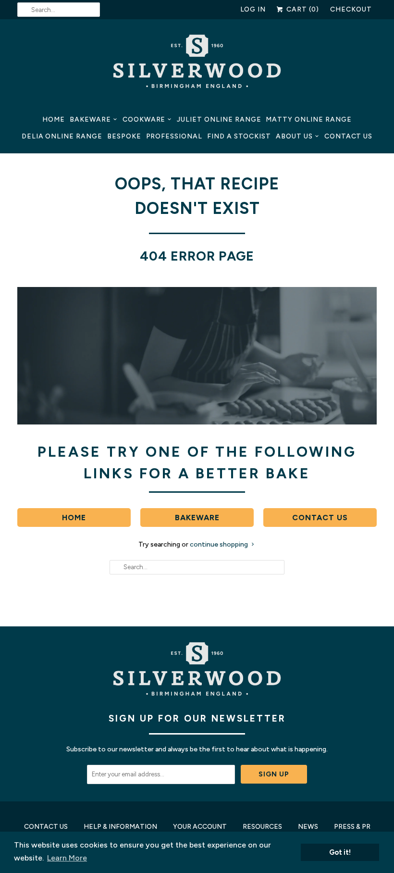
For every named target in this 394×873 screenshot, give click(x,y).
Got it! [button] (340, 852)
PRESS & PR (352, 827)
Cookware (144, 119)
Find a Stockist (239, 136)
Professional (174, 136)
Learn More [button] (67, 857)
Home (53, 119)
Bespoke (124, 136)
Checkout (351, 9)
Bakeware (90, 119)
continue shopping (219, 544)
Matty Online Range (308, 119)
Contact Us (348, 136)
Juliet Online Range (219, 119)
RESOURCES (262, 827)
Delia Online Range (62, 136)
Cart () (301, 9)
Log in (253, 9)
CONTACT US (46, 827)
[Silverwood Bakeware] (197, 64)
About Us (294, 136)
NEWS (308, 827)
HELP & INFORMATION (120, 827)
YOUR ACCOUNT (200, 827)
